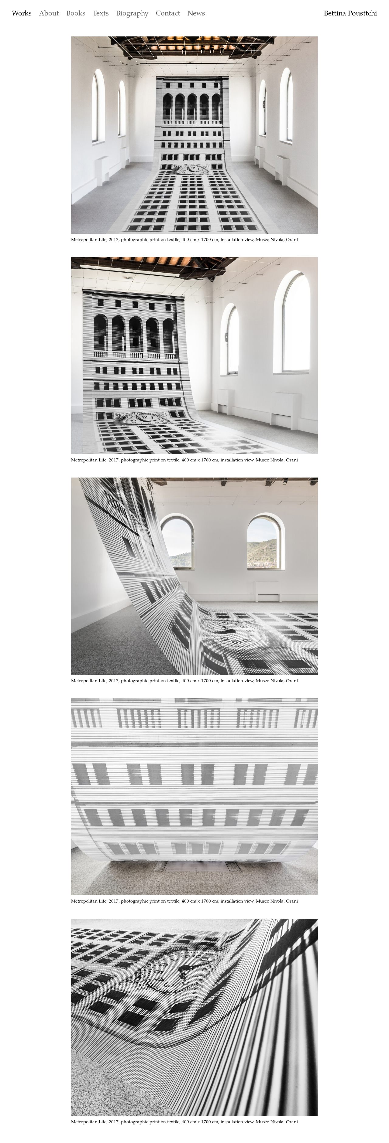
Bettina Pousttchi (350, 13)
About (49, 13)
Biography (132, 13)
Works (22, 13)
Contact (168, 13)
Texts (101, 13)
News (196, 13)
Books (75, 13)
